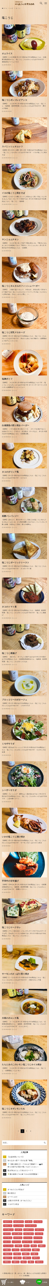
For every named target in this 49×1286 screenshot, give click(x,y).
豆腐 (18, 1258)
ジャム (28, 1238)
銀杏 (16, 1262)
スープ (38, 1238)
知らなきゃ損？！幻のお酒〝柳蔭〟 (21, 1160)
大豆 (16, 1250)
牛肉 (17, 1254)
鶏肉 (40, 1262)
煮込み (8, 1254)
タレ (7, 1242)
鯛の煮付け (12, 1193)
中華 (19, 1246)
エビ (39, 1234)
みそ (7, 1234)
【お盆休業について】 (16, 1157)
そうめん (9, 1230)
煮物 (36, 1250)
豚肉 (27, 1258)
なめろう (29, 1230)
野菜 (7, 1262)
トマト (17, 1242)
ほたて (40, 1230)
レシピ (27, 1282)
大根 (7, 1250)
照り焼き (26, 1250)
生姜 (34, 1254)
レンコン (9, 1246)
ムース (38, 1242)
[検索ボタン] (41, 3)
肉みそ (8, 1258)
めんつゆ (29, 1234)
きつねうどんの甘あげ (16, 1189)
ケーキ (8, 1238)
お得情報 (44, 1282)
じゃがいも (31, 1226)
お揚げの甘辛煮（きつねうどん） (20, 1200)
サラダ (18, 1238)
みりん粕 (18, 1234)
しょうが (19, 1226)
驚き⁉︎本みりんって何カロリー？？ (20, 1170)
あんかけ (19, 1221)
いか (29, 1221)
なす (19, 1230)
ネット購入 (10, 1282)
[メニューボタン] (45, 3)
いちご (38, 1221)
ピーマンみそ (12, 1197)
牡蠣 (26, 1254)
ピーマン (28, 1242)
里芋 (36, 1258)
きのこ (8, 1226)
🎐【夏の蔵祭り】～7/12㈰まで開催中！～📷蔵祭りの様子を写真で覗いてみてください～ (25, 1165)
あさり (8, 1221)
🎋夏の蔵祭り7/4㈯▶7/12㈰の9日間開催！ (23, 1174)
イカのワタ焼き (13, 1204)
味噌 (42, 1246)
